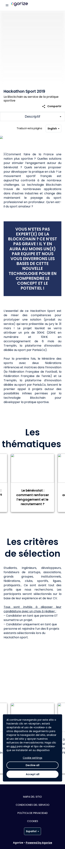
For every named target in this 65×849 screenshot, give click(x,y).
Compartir (51, 106)
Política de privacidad (33, 813)
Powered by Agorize (39, 842)
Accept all (32, 774)
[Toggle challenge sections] (32, 116)
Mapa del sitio (32, 797)
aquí (13, 746)
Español (31, 831)
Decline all (32, 765)
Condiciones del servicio (32, 805)
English (52, 128)
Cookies (32, 821)
